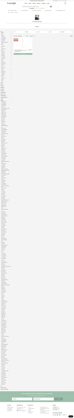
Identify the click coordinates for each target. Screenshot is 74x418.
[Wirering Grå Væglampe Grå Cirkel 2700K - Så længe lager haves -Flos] (23, 42)
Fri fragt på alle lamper (25, 10)
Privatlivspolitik (30, 411)
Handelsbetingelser (31, 408)
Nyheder (39, 3)
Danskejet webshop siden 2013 (61, 10)
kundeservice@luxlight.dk (22, 410)
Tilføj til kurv (23, 53)
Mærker (34, 3)
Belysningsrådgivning (55, 0)
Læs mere (37, 26)
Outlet (48, 3)
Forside (9, 12)
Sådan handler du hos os (43, 407)
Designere (44, 3)
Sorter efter (15, 36)
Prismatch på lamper (49, 10)
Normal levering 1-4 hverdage (37, 10)
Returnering (42, 409)
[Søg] (51, 6)
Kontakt (61, 0)
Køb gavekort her (42, 411)
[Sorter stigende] (27, 36)
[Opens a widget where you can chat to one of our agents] (70, 416)
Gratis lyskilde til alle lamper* (13, 10)
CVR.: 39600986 (9, 408)
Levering (29, 409)
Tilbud (25, 3)
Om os (29, 407)
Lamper (29, 3)
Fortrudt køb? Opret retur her (44, 410)
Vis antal (30, 36)
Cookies (29, 410)
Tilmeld (58, 398)
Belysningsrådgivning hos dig (44, 408)
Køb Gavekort (65, 0)
